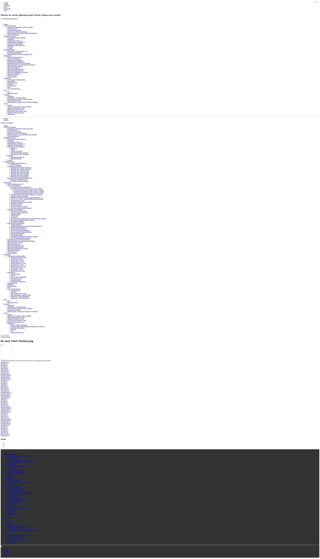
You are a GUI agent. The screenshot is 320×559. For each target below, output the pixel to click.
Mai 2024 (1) (4, 402)
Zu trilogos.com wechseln (10, 18)
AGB (5, 7)
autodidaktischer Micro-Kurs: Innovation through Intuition (26, 226)
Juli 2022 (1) (4, 426)
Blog (5, 90)
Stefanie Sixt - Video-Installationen (20, 296)
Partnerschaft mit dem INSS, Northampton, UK (19, 54)
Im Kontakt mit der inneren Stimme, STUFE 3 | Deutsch (29, 193)
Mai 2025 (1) (4, 384)
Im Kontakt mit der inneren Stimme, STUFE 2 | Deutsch (29, 191)
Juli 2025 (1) (4, 381)
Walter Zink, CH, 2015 (17, 259)
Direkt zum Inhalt (5, 337)
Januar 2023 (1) (5, 417)
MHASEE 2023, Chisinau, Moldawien (21, 169)
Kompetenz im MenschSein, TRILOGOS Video (20, 27)
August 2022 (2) (5, 425)
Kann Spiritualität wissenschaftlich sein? (21, 232)
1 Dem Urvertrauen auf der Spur (19, 212)
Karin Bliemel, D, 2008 (17, 269)
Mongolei (13, 329)
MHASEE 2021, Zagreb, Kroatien (20, 172)
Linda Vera (13, 292)
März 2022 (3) (4, 432)
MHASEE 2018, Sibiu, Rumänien (20, 176)
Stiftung (6, 24)
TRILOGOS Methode (10, 25)
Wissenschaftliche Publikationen (15, 61)
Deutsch (6, 120)
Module (13, 149)
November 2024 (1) (6, 393)
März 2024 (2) (4, 404)
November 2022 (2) (6, 420)
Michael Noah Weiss (16, 158)
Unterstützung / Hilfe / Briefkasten (20, 154)
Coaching (9, 48)
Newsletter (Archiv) (12, 93)
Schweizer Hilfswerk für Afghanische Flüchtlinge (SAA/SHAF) (27, 326)
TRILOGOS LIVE (12, 75)
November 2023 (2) (6, 408)
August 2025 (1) (5, 380)
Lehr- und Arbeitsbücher (13, 58)
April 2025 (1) (4, 386)
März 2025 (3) (4, 387)
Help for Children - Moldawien (19, 325)
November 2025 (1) (6, 375)
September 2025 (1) (6, 378)
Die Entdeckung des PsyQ (18, 200)
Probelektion (10, 39)
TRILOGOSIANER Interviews (15, 69)
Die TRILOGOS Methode (14, 30)
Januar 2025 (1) (5, 390)
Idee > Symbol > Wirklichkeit (18, 277)
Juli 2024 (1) (4, 399)
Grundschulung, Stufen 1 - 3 (14, 40)
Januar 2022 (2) (5, 435)
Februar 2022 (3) (5, 434)
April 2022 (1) (4, 431)
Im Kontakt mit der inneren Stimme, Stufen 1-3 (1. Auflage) (26, 194)
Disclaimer (7, 5)
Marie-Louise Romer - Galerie (19, 293)
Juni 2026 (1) (4, 365)
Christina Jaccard (15, 290)
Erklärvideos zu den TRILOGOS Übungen (18, 63)
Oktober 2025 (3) (5, 377)
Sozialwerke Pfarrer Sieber (18, 328)
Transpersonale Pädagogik (17, 233)
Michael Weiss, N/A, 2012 (18, 262)
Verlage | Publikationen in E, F (15, 57)
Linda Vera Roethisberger (17, 157)
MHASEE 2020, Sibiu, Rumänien (20, 173)
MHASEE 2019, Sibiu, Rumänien (20, 175)
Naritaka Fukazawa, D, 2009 (18, 266)
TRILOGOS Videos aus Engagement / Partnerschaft (21, 64)
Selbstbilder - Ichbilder (17, 203)
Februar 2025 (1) (5, 389)
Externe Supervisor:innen (14, 100)
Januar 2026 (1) (5, 372)
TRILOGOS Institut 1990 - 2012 (16, 108)
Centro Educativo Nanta (17, 332)
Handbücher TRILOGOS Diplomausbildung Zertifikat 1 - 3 (26, 197)
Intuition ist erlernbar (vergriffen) (19, 196)
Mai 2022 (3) (4, 429)
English (6, 118)
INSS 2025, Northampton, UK (19, 179)
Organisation (10, 96)
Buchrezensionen (11, 85)
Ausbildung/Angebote (10, 36)
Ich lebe (13, 275)
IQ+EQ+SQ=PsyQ (12, 28)
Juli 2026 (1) (4, 363)
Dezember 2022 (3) (6, 419)
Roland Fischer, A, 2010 (17, 265)
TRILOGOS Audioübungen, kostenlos (17, 72)
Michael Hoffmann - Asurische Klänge (21, 295)
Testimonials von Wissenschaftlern (16, 79)
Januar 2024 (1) (5, 405)
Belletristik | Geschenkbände (14, 60)
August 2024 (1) (5, 398)
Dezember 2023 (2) (6, 407)
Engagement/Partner (9, 49)
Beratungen (10, 46)
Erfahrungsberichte (12, 82)
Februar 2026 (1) (5, 371)
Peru (12, 331)
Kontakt (6, 4)
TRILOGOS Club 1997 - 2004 (15, 109)
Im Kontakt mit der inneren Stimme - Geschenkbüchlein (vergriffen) (28, 218)
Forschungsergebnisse (13, 34)
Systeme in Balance (16, 205)
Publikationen (7, 55)
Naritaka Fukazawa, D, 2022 (18, 257)
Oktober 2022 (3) (5, 422)
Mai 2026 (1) (4, 366)
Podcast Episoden (12, 76)
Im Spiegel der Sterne (16, 278)
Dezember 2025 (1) (6, 374)
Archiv (6, 103)
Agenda (6, 2)
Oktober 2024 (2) (5, 395)
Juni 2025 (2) (4, 383)
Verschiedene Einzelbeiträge (18, 281)
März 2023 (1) (4, 416)
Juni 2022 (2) (4, 428)
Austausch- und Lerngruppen (15, 43)
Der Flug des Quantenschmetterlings (20, 230)
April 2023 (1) (4, 414)
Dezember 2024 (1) (6, 392)
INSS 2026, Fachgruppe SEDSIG (20, 181)
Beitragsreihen (11, 81)
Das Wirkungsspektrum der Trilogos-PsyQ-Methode (24, 236)
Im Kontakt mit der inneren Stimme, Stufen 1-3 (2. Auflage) (26, 188)
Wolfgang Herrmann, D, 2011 (18, 263)
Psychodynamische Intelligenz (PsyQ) (21, 238)
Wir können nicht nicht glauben (19, 206)
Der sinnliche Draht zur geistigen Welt (21, 187)
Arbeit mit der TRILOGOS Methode (17, 31)
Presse (9, 87)
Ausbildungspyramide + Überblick (16, 37)
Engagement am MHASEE (14, 52)
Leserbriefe (10, 84)
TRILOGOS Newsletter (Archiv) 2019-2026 (19, 106)
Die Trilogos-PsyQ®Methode (18, 229)
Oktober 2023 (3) (5, 410)
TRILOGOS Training (16, 151)
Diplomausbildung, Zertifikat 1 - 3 (16, 42)
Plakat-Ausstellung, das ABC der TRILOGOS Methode (22, 33)
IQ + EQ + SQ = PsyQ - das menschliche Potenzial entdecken (27, 199)
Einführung (14, 148)
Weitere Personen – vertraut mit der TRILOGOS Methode (22, 102)
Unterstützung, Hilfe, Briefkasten (16, 45)
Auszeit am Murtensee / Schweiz (19, 152)
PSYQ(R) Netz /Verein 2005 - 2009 (16, 111)
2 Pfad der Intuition (16, 214)
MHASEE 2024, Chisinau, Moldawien (21, 167)
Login (5, 10)
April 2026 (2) (4, 368)
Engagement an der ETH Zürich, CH (17, 51)
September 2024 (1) (6, 396)
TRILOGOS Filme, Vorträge (15, 66)
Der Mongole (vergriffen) (17, 221)
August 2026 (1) (5, 362)
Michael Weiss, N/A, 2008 (18, 271)
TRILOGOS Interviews (13, 67)
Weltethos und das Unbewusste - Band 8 (21, 202)
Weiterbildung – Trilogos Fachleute (16, 97)
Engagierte (7, 94)
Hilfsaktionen (10, 114)
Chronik (9, 105)
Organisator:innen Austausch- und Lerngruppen (19, 99)
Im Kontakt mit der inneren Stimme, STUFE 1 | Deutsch (29, 190)
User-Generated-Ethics (17, 235)
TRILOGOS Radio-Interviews (15, 70)
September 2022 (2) (6, 423)
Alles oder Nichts (15, 274)
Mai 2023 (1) (4, 413)
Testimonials (7, 78)
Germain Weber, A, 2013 (17, 260)
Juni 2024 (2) (4, 401)
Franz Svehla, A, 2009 (16, 268)
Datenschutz (7, 8)
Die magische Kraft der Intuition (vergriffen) (22, 220)
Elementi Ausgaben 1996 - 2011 (15, 112)
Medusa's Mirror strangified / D (19, 227)
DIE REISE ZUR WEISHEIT (19, 211)
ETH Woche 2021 (15, 164)
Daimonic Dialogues (16, 224)
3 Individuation (15, 215)
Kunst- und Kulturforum (13, 88)
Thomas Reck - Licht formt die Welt (20, 298)
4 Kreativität (14, 217)
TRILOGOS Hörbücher (13, 73)
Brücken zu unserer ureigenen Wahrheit (21, 208)
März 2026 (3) (4, 369)
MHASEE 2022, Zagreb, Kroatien (20, 170)
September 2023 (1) (6, 411)
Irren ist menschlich (16, 280)
